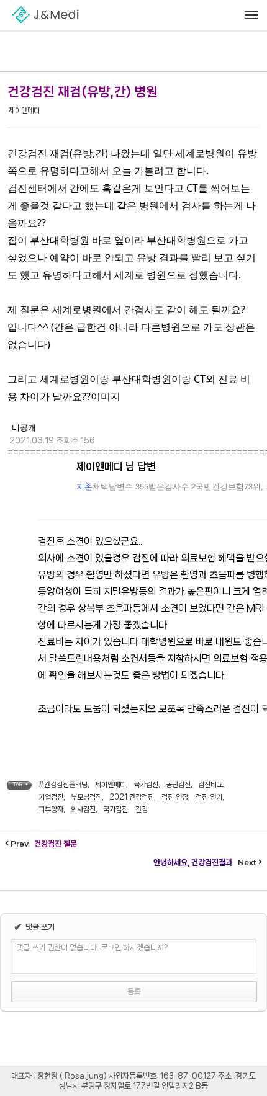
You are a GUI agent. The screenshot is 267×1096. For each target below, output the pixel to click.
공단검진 (178, 784)
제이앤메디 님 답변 (116, 466)
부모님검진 (86, 797)
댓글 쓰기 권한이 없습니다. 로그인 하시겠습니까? (92, 947)
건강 (141, 809)
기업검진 (50, 797)
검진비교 (210, 784)
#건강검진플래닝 (63, 784)
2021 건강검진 (131, 797)
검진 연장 (174, 797)
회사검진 (83, 809)
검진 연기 (209, 797)
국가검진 (146, 784)
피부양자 (50, 809)
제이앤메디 (24, 110)
